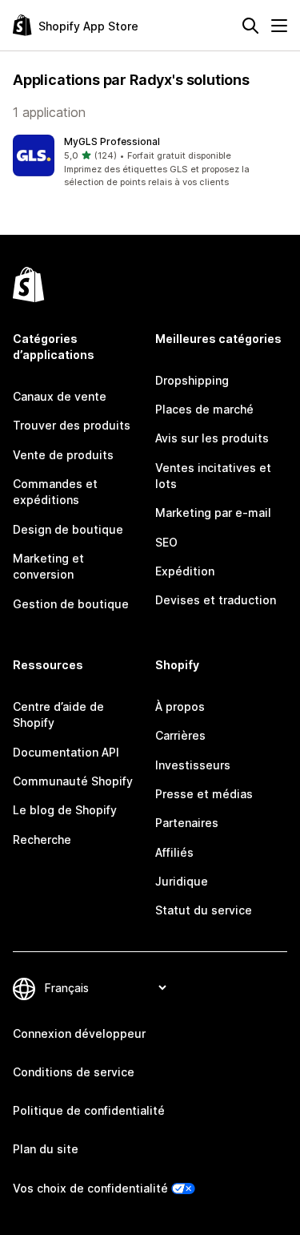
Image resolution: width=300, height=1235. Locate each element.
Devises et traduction (215, 600)
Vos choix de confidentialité (90, 1188)
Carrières (180, 735)
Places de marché (204, 409)
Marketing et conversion (48, 566)
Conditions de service (73, 1072)
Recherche (42, 839)
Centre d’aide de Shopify (58, 714)
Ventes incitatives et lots (213, 475)
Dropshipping (192, 380)
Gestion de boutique (71, 604)
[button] (150, 162)
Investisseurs (192, 765)
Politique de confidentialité (89, 1110)
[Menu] (279, 26)
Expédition (184, 571)
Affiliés (174, 852)
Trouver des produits (71, 425)
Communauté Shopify (73, 781)
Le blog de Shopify (65, 810)
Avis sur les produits (212, 438)
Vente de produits (63, 455)
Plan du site (45, 1149)
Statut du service (203, 910)
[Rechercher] (250, 26)
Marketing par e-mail (213, 512)
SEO (166, 542)
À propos (180, 706)
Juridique (181, 881)
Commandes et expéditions (55, 492)
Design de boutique (68, 529)
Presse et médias (204, 794)
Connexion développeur (79, 1033)
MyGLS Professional (112, 141)
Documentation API (66, 752)
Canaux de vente (59, 396)
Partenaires (186, 822)
